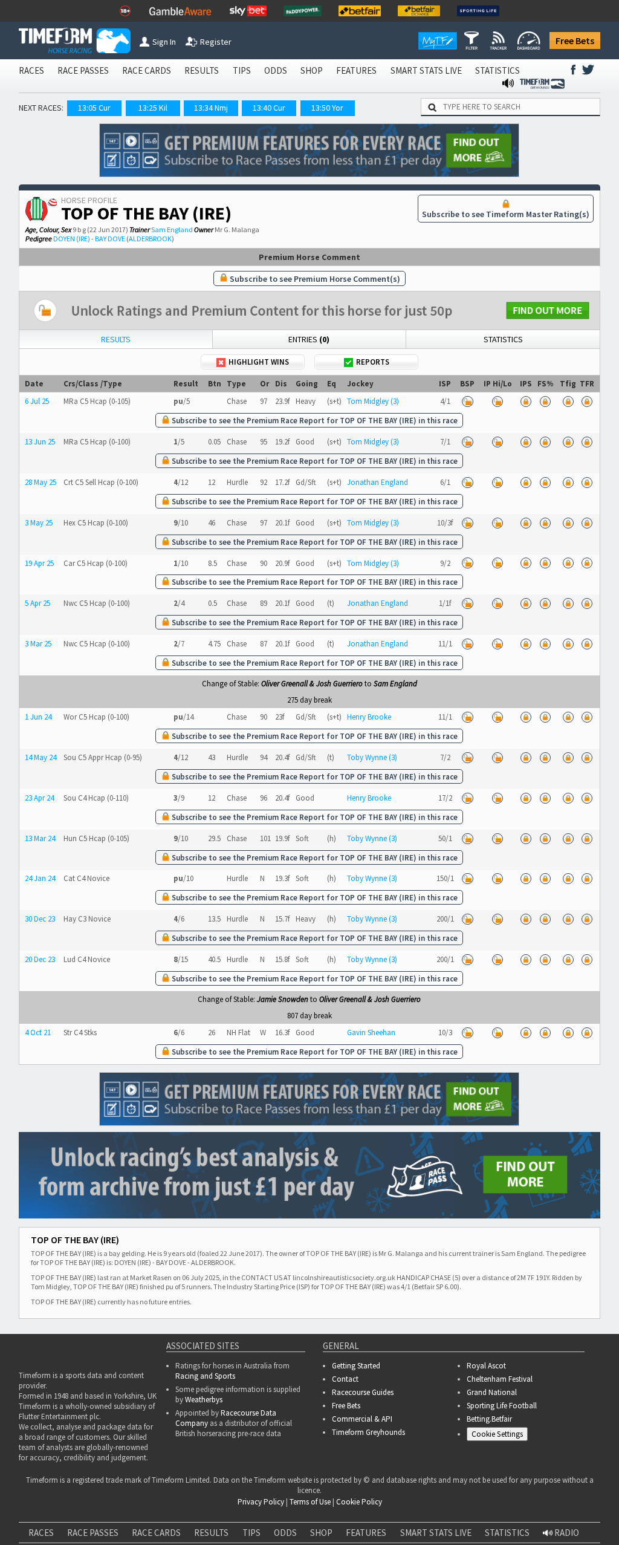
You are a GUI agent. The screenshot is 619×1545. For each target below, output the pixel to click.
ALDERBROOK (150, 238)
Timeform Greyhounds (368, 1432)
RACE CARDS (146, 70)
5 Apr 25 (37, 603)
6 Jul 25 (37, 401)
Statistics (503, 339)
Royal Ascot (486, 1366)
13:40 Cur (269, 107)
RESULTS (201, 70)
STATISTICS (497, 70)
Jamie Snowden (282, 999)
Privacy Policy (261, 1502)
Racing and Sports (205, 1376)
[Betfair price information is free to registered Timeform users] (468, 401)
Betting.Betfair (489, 1419)
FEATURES (356, 70)
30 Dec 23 (40, 919)
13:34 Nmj (211, 107)
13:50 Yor (327, 107)
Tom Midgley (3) (373, 401)
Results (116, 339)
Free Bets (575, 40)
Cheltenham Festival (500, 1379)
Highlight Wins (258, 362)
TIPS (242, 70)
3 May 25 (39, 523)
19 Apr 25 (39, 563)
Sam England (172, 229)
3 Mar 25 (38, 644)
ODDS (275, 70)
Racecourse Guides (363, 1392)
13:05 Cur (94, 107)
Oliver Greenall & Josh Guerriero (312, 683)
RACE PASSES (83, 70)
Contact (345, 1379)
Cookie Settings (497, 1434)
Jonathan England (377, 482)
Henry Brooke (369, 717)
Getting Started (356, 1366)
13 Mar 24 (40, 838)
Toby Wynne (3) (372, 757)
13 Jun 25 (40, 442)
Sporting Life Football (502, 1405)
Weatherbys (203, 1399)
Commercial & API (362, 1419)
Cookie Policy (359, 1502)
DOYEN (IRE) (71, 238)
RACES (31, 70)
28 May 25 (40, 482)
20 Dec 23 (40, 959)
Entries (308, 339)
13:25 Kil (152, 107)
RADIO (566, 1532)
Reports (372, 362)
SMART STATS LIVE (426, 70)
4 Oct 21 (38, 1032)
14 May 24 (40, 757)
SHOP (311, 70)
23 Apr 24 (39, 798)
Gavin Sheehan (371, 1032)
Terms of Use (310, 1502)
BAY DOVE (110, 238)
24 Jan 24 (40, 878)
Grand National (492, 1392)
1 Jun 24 (38, 717)
